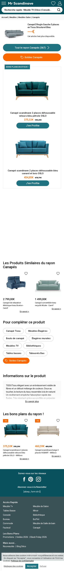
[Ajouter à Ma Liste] (26, 273)
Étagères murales (41, 338)
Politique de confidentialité (22, 561)
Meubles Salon (24, 17)
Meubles (13, 17)
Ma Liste (53, 3)
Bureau (6, 519)
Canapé (36, 527)
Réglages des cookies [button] (13, 566)
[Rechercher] (59, 10)
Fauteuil (6, 527)
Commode (8, 523)
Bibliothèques (33, 345)
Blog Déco (21, 546)
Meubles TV (12, 345)
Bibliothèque (39, 515)
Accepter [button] (31, 566)
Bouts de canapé (15, 338)
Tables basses (13, 353)
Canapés (36, 17)
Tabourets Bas (36, 353)
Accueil (4, 17)
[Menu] (3, 3)
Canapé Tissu (13, 331)
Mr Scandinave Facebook (24, 479)
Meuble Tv (8, 506)
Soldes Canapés (33, 57)
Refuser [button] (43, 566)
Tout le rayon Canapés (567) (30, 47)
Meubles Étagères (37, 331)
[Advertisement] (32, 225)
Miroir (35, 510)
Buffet (36, 519)
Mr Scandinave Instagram (38, 479)
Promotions (8, 537)
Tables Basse (9, 510)
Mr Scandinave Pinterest (30, 479)
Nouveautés (8, 546)
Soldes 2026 (22, 537)
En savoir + (24, 311)
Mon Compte (60, 3)
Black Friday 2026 (38, 537)
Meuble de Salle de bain (44, 523)
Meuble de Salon (41, 506)
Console (7, 515)
